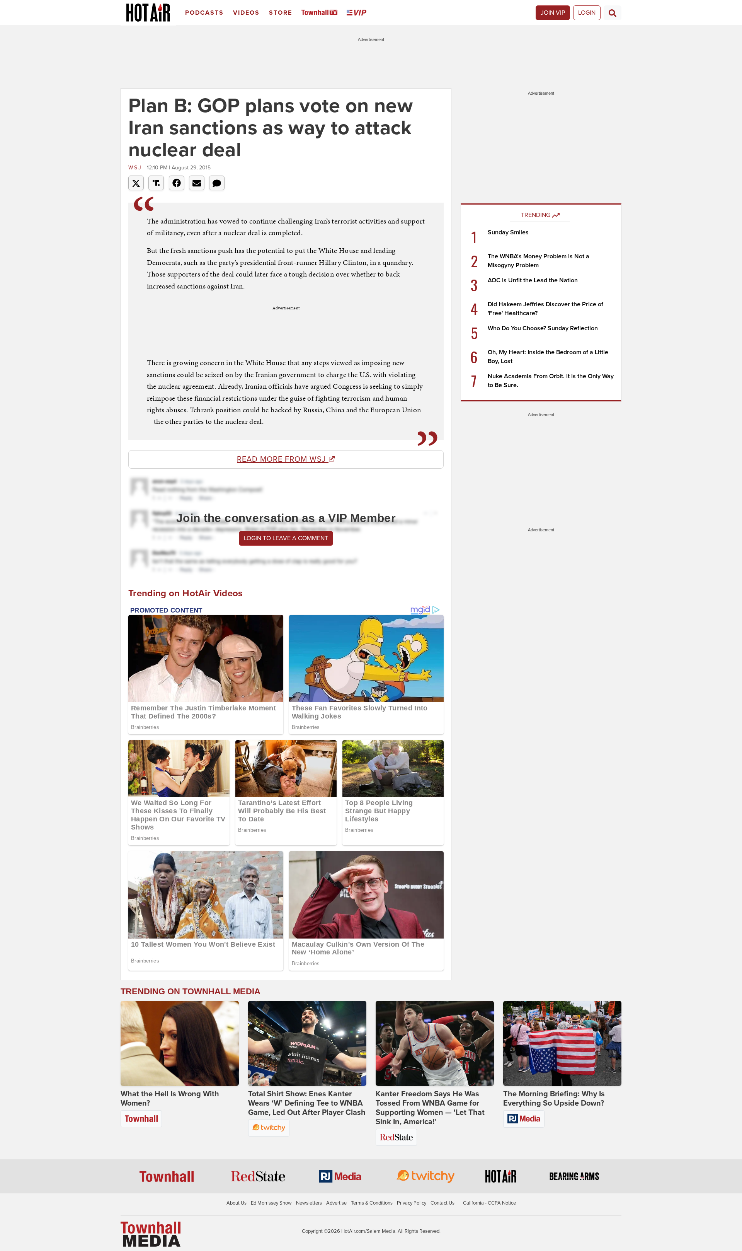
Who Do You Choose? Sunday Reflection (543, 328)
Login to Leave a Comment (286, 538)
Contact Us (442, 1203)
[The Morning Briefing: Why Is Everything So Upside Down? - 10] (562, 1043)
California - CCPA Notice (489, 1203)
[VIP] (358, 13)
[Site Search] (612, 12)
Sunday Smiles (508, 232)
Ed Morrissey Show (271, 1203)
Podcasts (204, 13)
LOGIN (587, 13)
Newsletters (309, 1203)
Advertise (336, 1203)
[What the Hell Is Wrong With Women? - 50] (180, 1043)
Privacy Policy (411, 1203)
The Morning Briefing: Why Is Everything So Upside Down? (554, 1098)
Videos (246, 13)
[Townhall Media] (150, 1234)
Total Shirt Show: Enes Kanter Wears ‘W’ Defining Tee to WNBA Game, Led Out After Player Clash (307, 1103)
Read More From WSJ (282, 459)
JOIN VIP (553, 13)
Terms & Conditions (372, 1203)
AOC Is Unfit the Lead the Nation (533, 280)
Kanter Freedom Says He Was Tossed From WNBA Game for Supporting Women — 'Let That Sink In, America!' (430, 1107)
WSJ (136, 167)
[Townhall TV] (321, 13)
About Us (236, 1203)
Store (280, 13)
